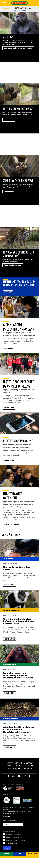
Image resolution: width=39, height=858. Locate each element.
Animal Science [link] (11, 610)
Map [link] (19, 854)
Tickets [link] (6, 854)
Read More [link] (19, 550)
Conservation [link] (10, 664)
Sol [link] (9, 816)
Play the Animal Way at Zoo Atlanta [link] (16, 568)
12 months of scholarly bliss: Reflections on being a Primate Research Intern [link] (18, 621)
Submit (7, 848)
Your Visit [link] (32, 854)
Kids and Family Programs (15, 840)
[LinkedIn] (30, 776)
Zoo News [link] (8, 558)
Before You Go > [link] (20, 10)
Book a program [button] (11, 525)
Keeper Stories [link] (10, 718)
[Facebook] (8, 776)
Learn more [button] (9, 120)
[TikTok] (25, 776)
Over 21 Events (11, 843)
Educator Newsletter (14, 837)
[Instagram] (13, 776)
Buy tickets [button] (9, 349)
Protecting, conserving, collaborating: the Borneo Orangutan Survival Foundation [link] (18, 675)
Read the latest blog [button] (12, 265)
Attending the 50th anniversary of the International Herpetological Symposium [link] (18, 729)
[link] (19, 3)
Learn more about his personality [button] (18, 48)
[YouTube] (19, 776)
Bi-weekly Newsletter (14, 834)
